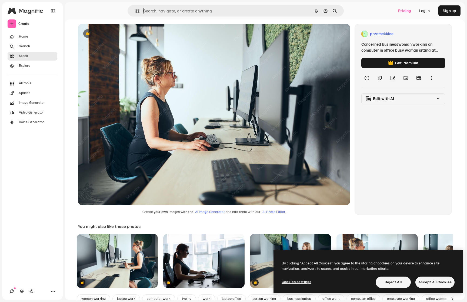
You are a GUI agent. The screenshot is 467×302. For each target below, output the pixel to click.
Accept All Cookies (435, 282)
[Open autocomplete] (135, 11)
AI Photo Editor (273, 212)
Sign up (449, 10)
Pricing (404, 10)
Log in (424, 10)
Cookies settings (296, 282)
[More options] (431, 77)
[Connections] (12, 291)
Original (112, 33)
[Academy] (21, 291)
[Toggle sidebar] (53, 10)
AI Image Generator (210, 212)
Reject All (393, 282)
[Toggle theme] (31, 291)
